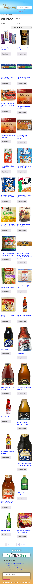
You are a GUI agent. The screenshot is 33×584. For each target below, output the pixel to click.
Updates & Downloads (13, 566)
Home (2, 14)
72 (24, 545)
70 (18, 545)
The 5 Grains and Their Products (16, 570)
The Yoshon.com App (13, 568)
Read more (5, 54)
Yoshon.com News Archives (15, 564)
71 (21, 545)
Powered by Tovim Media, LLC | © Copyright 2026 (16, 582)
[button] (24, 1)
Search (21, 11)
